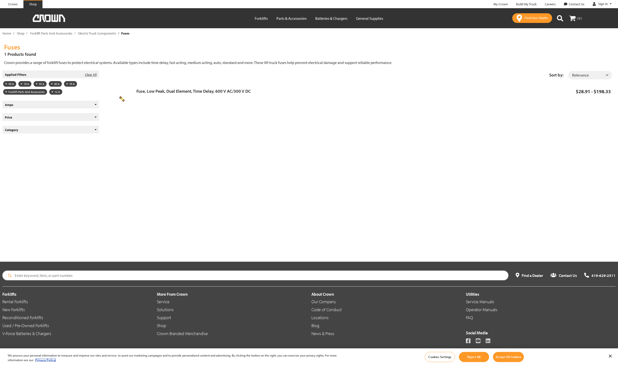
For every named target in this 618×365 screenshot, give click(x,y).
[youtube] (480, 341)
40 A (56, 84)
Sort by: (556, 75)
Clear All (91, 74)
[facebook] (470, 341)
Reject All (473, 357)
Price (8, 117)
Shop (20, 33)
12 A (57, 92)
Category (11, 130)
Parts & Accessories (291, 18)
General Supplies (369, 18)
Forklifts (261, 18)
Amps (9, 105)
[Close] (610, 356)
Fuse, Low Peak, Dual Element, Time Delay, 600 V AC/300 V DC (193, 91)
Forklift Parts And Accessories (51, 33)
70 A (72, 84)
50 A (11, 84)
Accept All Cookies (508, 357)
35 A (41, 84)
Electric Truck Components (97, 33)
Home (6, 33)
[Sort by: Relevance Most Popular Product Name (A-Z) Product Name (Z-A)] (590, 75)
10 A (26, 84)
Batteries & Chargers (331, 18)
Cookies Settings (439, 357)
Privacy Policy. (45, 360)
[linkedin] (490, 341)
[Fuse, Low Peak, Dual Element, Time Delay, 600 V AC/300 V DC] (123, 99)
